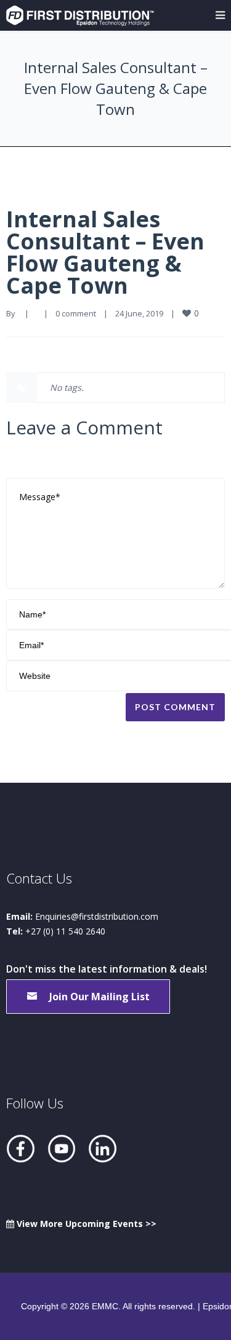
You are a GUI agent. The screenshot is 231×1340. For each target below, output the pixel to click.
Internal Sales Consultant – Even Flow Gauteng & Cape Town (105, 252)
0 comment (75, 313)
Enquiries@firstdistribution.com (96, 916)
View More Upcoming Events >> (85, 1223)
